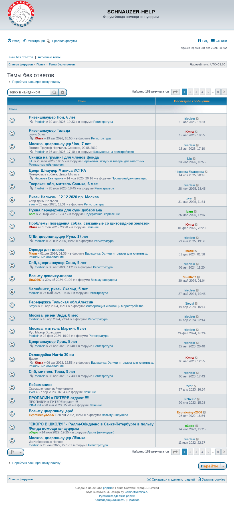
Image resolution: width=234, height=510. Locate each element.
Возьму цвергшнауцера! (51, 411)
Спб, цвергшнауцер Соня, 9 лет (57, 263)
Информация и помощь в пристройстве (115, 306)
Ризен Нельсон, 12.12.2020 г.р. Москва (64, 197)
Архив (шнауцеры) (100, 432)
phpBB (107, 487)
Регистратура (103, 121)
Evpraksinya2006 (41, 415)
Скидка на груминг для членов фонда (64, 157)
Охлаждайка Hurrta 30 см (51, 355)
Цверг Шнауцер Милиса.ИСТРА (57, 170)
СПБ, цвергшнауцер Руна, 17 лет (58, 236)
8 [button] (218, 92)
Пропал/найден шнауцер (129, 178)
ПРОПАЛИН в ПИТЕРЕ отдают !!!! (59, 398)
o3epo (33, 432)
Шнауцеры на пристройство (113, 151)
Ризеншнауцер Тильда (49, 130)
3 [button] (196, 92)
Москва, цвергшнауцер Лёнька (57, 438)
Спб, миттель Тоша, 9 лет (52, 371)
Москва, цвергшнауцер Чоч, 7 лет (60, 144)
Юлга (39, 138)
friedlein (40, 121)
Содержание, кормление (102, 214)
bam (32, 214)
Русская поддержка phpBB (117, 495)
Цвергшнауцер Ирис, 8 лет (53, 341)
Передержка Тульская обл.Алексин (61, 302)
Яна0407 (35, 279)
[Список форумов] (21, 14)
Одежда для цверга (46, 249)
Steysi (33, 306)
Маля (33, 253)
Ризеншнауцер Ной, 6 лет (52, 117)
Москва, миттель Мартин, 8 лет (57, 328)
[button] (175, 92)
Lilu (31, 161)
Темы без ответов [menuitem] (20, 57)
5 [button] (208, 92)
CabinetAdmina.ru (136, 491)
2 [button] (190, 92)
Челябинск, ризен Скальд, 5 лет (58, 289)
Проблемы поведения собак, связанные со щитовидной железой (89, 223)
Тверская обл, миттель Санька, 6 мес (63, 184)
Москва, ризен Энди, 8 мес (53, 315)
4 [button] (202, 92)
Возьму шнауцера (104, 279)
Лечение (92, 227)
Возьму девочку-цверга (50, 276)
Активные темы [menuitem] (49, 57)
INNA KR (35, 405)
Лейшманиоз (40, 385)
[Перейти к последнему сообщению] (197, 118)
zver (32, 204)
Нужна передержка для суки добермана (65, 210)
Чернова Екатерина (49, 178)
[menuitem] (13, 40)
